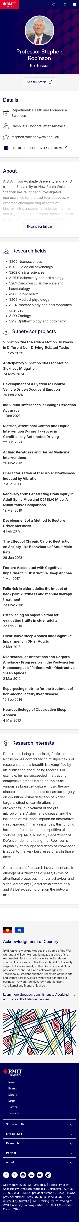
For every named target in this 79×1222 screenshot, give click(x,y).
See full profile (37, 82)
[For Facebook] (6, 1174)
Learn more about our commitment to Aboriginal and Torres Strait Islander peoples (36, 997)
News (12, 1082)
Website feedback (33, 1188)
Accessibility (11, 1188)
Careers (13, 1107)
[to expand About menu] (71, 1162)
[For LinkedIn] (31, 1174)
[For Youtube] (40, 1174)
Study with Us (15, 1124)
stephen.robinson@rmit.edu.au (35, 137)
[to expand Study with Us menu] (71, 1124)
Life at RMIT (14, 1133)
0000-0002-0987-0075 (43, 148)
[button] (65, 4)
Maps (11, 1100)
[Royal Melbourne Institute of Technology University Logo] (9, 4)
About (10, 1162)
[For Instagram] (23, 1174)
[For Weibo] (48, 1174)
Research (12, 1143)
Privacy (64, 1184)
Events (12, 1088)
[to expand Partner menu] (71, 1153)
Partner (11, 1152)
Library (12, 1094)
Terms (53, 1184)
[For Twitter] (15, 1174)
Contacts (14, 1113)
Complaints (55, 1188)
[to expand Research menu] (71, 1143)
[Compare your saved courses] (56, 4)
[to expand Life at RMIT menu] (71, 1134)
